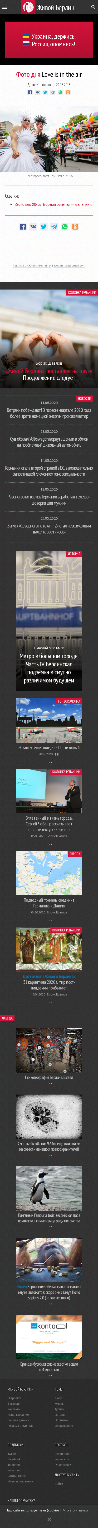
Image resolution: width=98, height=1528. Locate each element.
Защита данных (18, 1420)
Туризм (59, 1409)
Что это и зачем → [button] (77, 1510)
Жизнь (59, 1403)
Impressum (62, 1459)
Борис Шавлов (57, 836)
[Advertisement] (49, 250)
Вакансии (14, 1403)
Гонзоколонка (69, 701)
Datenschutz (63, 1465)
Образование (64, 1425)
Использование (18, 1414)
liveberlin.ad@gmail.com (69, 265)
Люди (58, 1398)
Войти (59, 1484)
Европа (75, 854)
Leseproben (62, 1454)
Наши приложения (20, 1481)
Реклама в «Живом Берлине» (32, 265)
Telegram (14, 1465)
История (74, 553)
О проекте (14, 1398)
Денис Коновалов (40, 85)
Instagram (14, 1470)
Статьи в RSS (17, 1476)
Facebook (14, 1459)
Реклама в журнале (21, 1425)
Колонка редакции (82, 292)
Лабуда (7, 1018)
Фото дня (28, 74)
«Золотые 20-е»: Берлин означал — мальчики (53, 204)
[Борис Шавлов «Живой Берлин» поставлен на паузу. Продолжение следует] (49, 387)
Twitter (12, 1454)
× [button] (49, 1519)
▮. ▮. (56, 754)
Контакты (14, 1409)
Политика (61, 1420)
